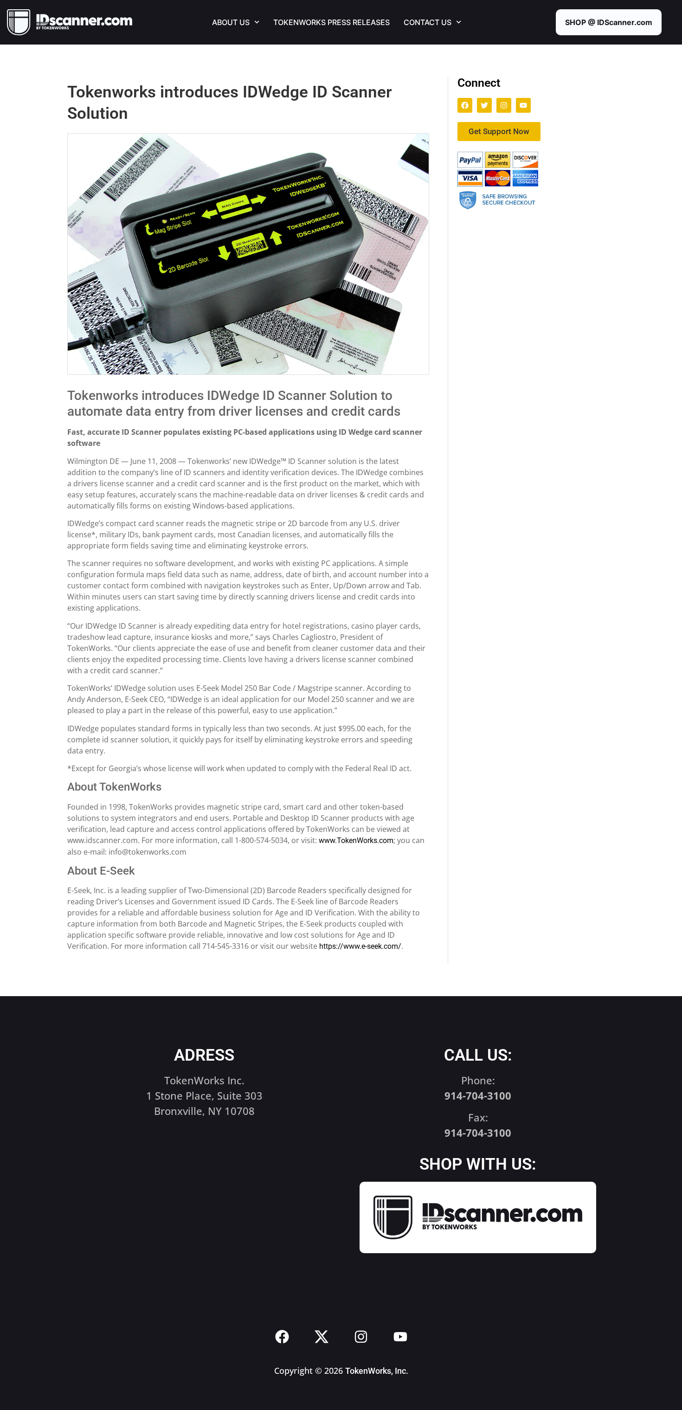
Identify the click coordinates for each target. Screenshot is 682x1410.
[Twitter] (484, 105)
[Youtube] (523, 105)
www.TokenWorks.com (356, 840)
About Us (231, 22)
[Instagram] (503, 105)
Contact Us (427, 22)
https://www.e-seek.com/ (360, 946)
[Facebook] (464, 105)
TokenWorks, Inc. (376, 1371)
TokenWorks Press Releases (331, 22)
